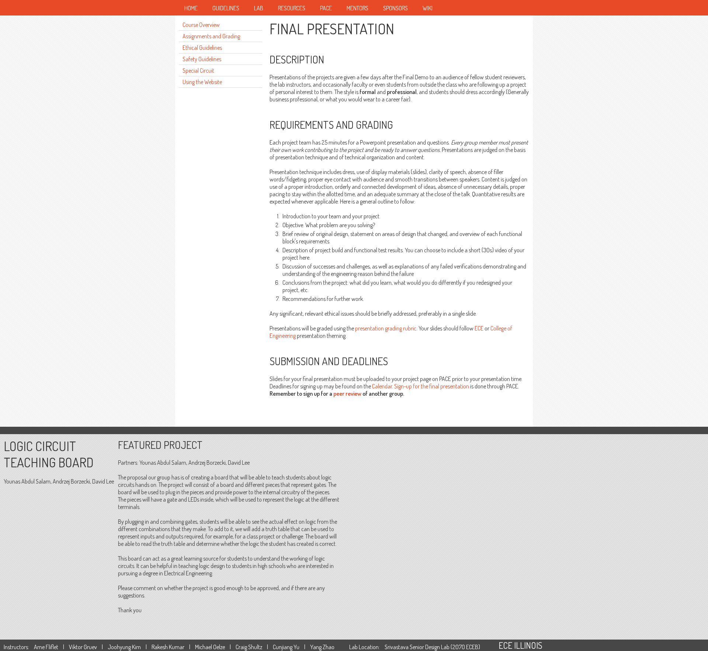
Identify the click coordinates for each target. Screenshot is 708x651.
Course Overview (201, 24)
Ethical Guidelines (202, 47)
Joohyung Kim (124, 647)
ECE (479, 328)
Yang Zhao (322, 647)
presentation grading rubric (385, 328)
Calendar (382, 386)
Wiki (428, 8)
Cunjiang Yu (286, 647)
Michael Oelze (210, 647)
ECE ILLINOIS (520, 645)
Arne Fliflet (46, 647)
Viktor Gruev (83, 647)
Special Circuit (198, 70)
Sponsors (395, 8)
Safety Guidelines (202, 59)
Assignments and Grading (211, 36)
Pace (326, 8)
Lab (258, 8)
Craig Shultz (249, 647)
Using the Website (202, 82)
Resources (291, 8)
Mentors (357, 8)
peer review (347, 393)
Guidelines (225, 8)
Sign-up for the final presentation (431, 386)
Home (191, 8)
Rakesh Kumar (168, 647)
